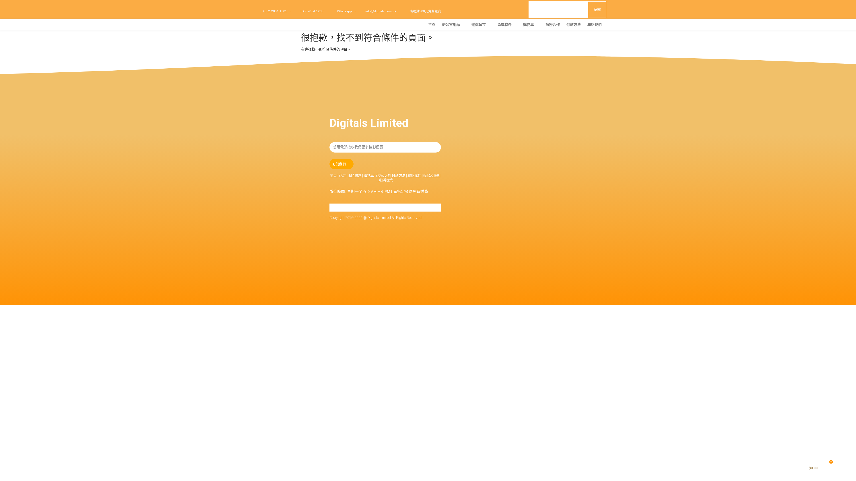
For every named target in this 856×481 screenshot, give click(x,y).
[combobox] (558, 9)
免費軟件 (504, 24)
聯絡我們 (594, 24)
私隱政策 (386, 180)
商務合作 (552, 24)
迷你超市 (478, 24)
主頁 (431, 24)
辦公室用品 (451, 24)
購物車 (528, 24)
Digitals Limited (368, 123)
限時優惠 (355, 175)
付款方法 (573, 24)
